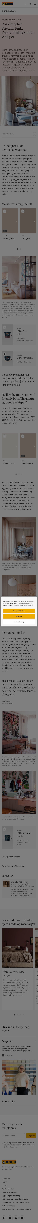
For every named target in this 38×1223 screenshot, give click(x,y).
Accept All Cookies (19, 611)
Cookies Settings (19, 622)
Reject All (19, 616)
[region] (19, 611)
